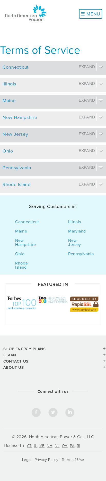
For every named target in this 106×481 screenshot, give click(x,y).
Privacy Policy (46, 460)
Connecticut (27, 222)
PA (72, 446)
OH (65, 446)
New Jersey (74, 242)
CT (29, 446)
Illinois (74, 222)
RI (78, 446)
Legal (26, 460)
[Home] (25, 12)
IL (35, 446)
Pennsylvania (81, 253)
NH (49, 446)
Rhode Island (21, 265)
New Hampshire (25, 242)
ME (42, 446)
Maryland (77, 231)
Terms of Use (73, 460)
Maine (21, 231)
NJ (57, 446)
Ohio (20, 253)
